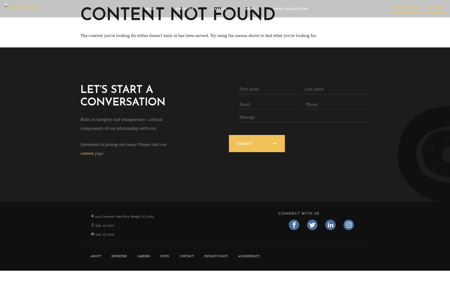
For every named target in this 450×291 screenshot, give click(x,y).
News (250, 9)
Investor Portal (405, 7)
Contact (186, 256)
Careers (219, 9)
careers (87, 153)
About (151, 9)
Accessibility (249, 256)
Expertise (185, 9)
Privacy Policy (216, 256)
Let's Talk (435, 7)
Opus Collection (291, 9)
